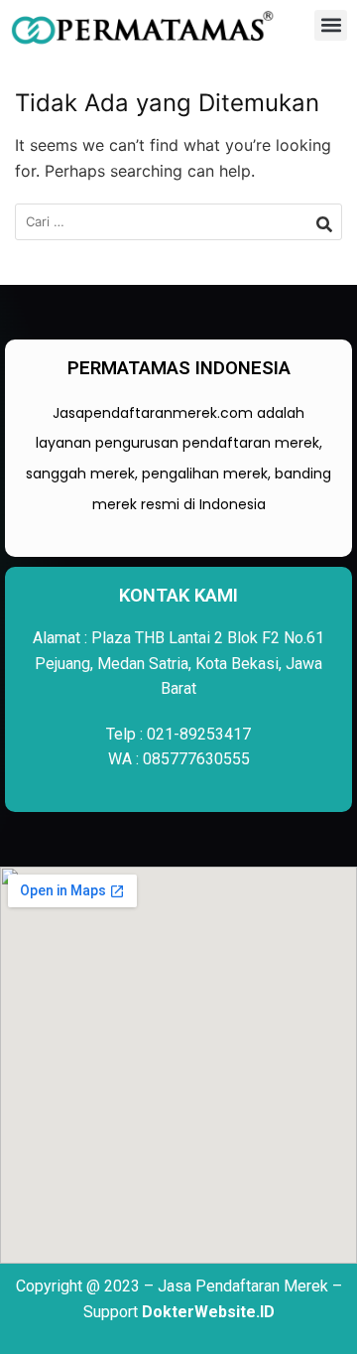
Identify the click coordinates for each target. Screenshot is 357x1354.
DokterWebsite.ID (208, 1311)
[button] (330, 25)
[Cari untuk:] (178, 221)
